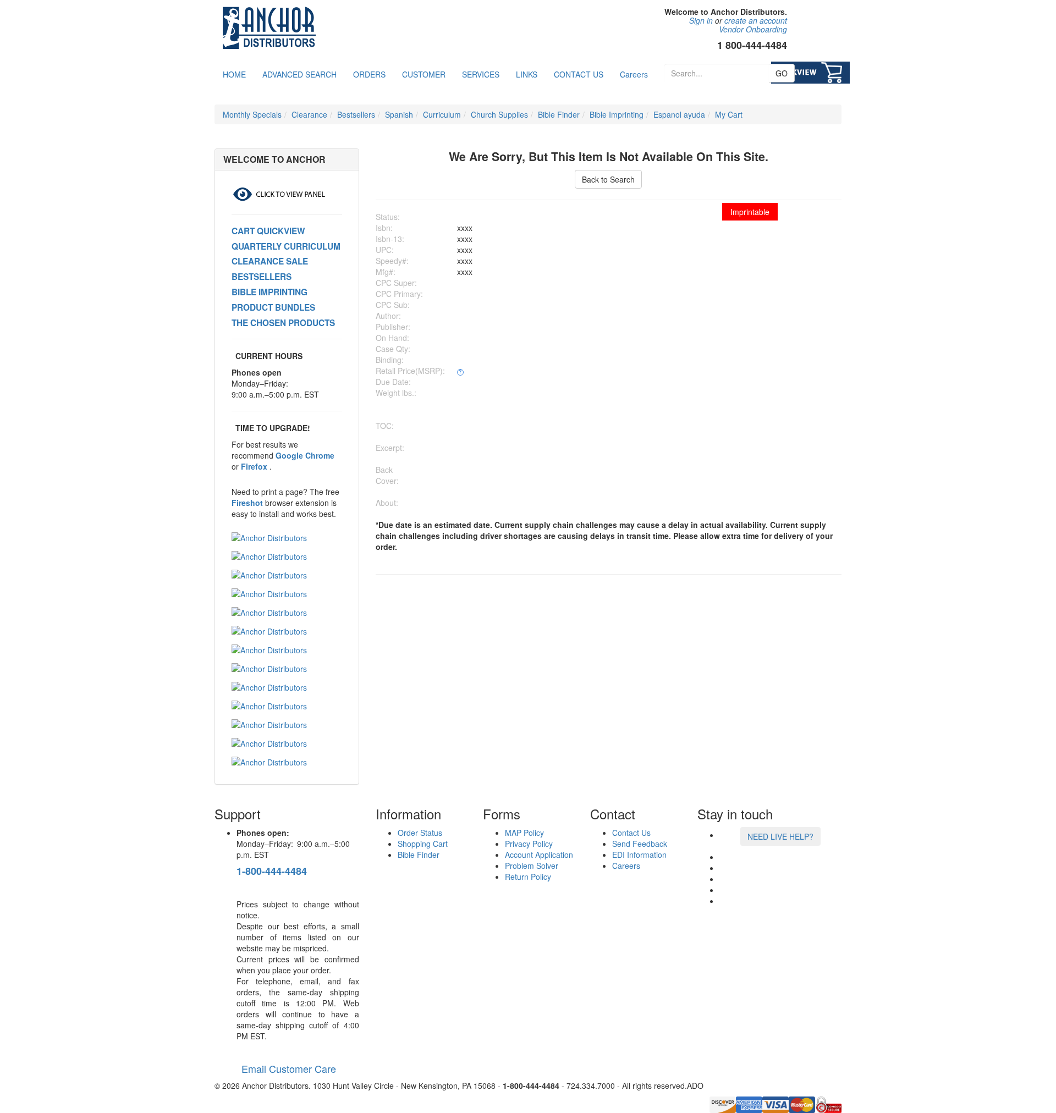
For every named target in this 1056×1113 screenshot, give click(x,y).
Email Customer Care (286, 1068)
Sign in (701, 20)
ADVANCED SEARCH (299, 74)
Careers (634, 74)
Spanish (399, 114)
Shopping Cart (423, 843)
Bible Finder (559, 114)
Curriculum (442, 114)
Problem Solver (531, 865)
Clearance (309, 114)
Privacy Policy (529, 843)
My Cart (729, 114)
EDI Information (639, 854)
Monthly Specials (252, 114)
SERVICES (480, 74)
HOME (234, 74)
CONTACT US (578, 74)
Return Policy (528, 876)
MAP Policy (524, 832)
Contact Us (631, 832)
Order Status (420, 832)
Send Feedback (639, 843)
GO (782, 73)
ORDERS (369, 74)
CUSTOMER (424, 74)
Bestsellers (356, 114)
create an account (755, 20)
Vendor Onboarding (753, 29)
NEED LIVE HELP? (780, 836)
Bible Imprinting (617, 114)
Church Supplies (499, 114)
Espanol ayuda (679, 114)
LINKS (526, 74)
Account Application (539, 854)
